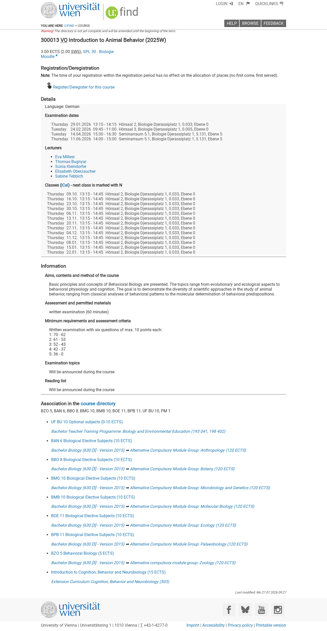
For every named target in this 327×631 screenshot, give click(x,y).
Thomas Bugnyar (70, 161)
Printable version (271, 625)
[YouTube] (261, 609)
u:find (69, 26)
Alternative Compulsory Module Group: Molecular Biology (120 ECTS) (192, 506)
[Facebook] (229, 609)
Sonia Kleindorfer (70, 166)
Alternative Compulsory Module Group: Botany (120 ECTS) (182, 468)
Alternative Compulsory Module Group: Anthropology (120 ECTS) (188, 450)
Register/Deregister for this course (83, 87)
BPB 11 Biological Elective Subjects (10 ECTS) (92, 534)
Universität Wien (58, 4)
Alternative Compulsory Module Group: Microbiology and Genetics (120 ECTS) (200, 487)
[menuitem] (244, 3)
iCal (64, 185)
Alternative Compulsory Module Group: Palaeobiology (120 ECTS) (189, 544)
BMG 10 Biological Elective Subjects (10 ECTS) (93, 478)
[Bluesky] (245, 609)
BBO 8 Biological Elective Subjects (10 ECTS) (91, 459)
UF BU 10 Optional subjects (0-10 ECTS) (87, 421)
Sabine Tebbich (69, 176)
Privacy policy (240, 625)
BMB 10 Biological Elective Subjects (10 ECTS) (93, 497)
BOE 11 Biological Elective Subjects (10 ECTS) (92, 515)
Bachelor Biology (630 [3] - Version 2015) (87, 450)
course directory (98, 403)
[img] (122, 14)
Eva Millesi (65, 156)
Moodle (47, 56)
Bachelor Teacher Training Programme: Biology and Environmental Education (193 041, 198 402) (138, 431)
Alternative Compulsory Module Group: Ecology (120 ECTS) (183, 525)
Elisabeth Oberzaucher (75, 171)
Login (221, 3)
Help (232, 23)
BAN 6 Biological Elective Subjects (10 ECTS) (91, 440)
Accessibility (213, 625)
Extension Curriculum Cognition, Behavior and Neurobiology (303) (110, 581)
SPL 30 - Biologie (98, 51)
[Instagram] (277, 609)
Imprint (192, 625)
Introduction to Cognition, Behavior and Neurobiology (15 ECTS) (108, 572)
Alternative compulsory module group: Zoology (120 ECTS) (183, 562)
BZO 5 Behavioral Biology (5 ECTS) (82, 553)
